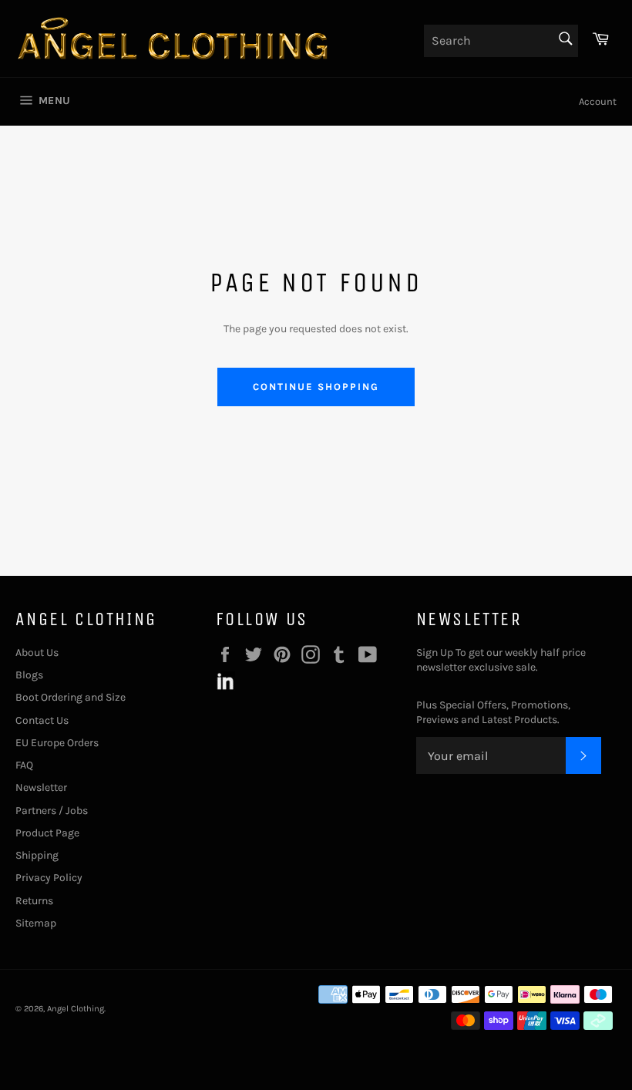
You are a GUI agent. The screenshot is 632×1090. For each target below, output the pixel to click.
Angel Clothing (75, 1009)
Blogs (29, 674)
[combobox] (501, 41)
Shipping (37, 855)
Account (598, 101)
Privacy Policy (48, 877)
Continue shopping (315, 386)
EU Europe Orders (57, 742)
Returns (34, 900)
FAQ (24, 765)
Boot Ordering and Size (70, 697)
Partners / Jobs (51, 810)
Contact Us (42, 720)
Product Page (47, 832)
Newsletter (41, 787)
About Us (37, 652)
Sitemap (35, 923)
